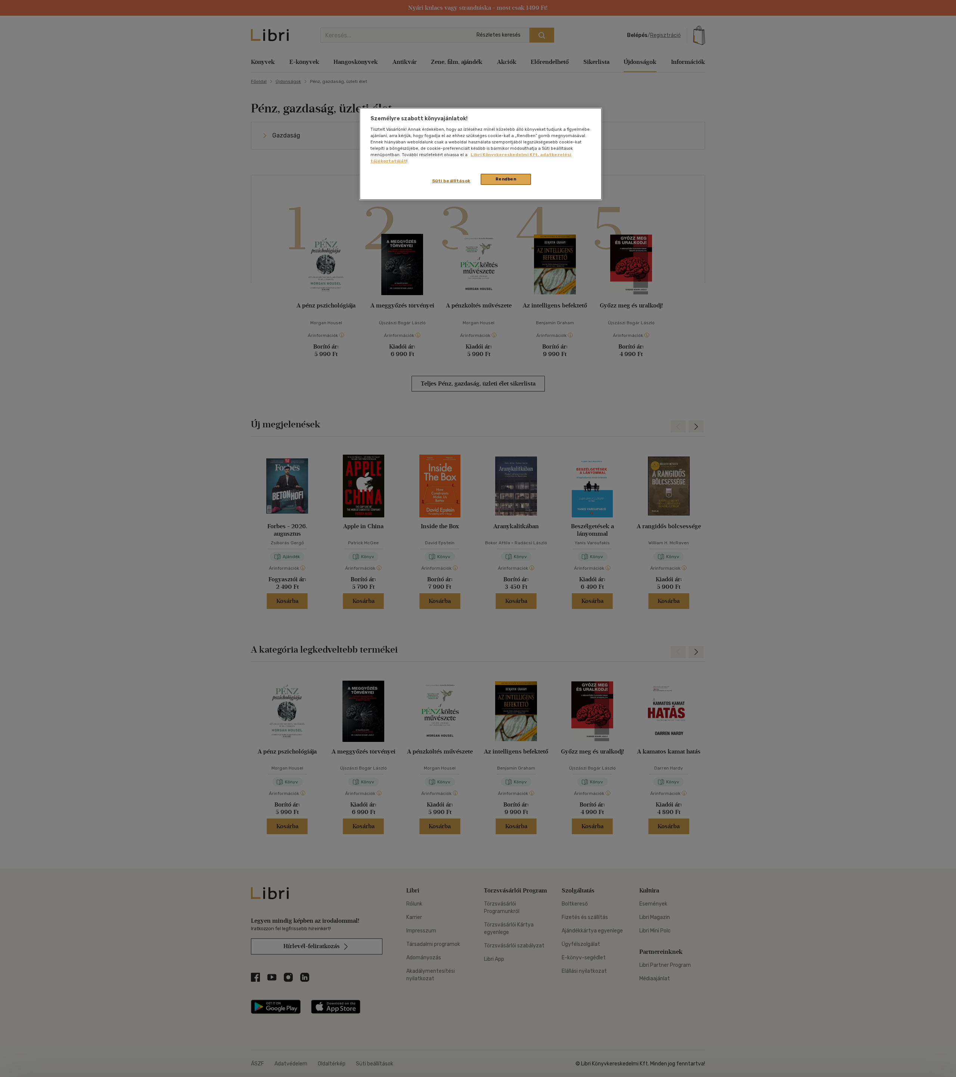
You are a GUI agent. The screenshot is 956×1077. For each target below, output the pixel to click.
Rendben (506, 179)
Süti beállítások (451, 180)
